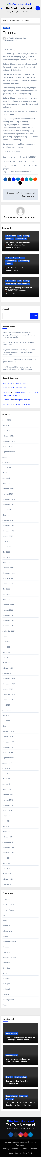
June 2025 (6, 468)
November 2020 (8, 684)
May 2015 (6, 863)
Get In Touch (27, 1153)
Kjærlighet (9, 238)
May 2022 (6, 589)
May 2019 (6, 779)
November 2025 (8, 441)
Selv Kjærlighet (21, 238)
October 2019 (7, 752)
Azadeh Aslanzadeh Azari (18, 38)
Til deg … (9, 32)
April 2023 (6, 557)
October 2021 (7, 626)
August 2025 (7, 457)
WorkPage (6, 1149)
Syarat (4, 388)
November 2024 (8, 504)
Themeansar (20, 1145)
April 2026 (6, 431)
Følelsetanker (10, 236)
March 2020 (7, 726)
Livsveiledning (24, 261)
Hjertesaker (33, 1149)
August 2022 (7, 584)
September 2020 (8, 694)
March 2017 (6, 832)
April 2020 (6, 721)
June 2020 (6, 710)
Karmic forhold (20, 383)
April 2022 (6, 594)
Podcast (15, 1149)
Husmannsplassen (9, 942)
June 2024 (6, 510)
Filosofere (6, 926)
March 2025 (7, 483)
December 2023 (8, 526)
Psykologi (8, 263)
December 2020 (8, 679)
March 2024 (7, 515)
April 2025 (6, 478)
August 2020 (7, 700)
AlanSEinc (6, 392)
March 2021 (6, 663)
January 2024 (7, 520)
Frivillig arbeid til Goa (18, 388)
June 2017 (6, 821)
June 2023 (6, 547)
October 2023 (7, 536)
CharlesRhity (7, 404)
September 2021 (8, 631)
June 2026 (6, 420)
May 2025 (6, 473)
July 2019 (6, 768)
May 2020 (6, 716)
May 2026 (6, 425)
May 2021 (6, 652)
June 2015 (6, 858)
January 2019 (7, 800)
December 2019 (8, 742)
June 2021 (6, 647)
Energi (4, 920)
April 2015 (6, 869)
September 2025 (8, 452)
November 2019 (8, 747)
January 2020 (7, 737)
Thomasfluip (7, 400)
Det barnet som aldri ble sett (17, 243)
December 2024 (8, 499)
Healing (6, 28)
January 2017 (7, 842)
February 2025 (8, 489)
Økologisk (6, 984)
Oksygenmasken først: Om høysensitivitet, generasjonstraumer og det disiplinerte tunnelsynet (18, 352)
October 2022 (7, 578)
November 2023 (8, 531)
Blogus (31, 1142)
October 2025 (7, 446)
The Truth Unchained (19, 8)
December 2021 (8, 615)
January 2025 (7, 494)
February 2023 (8, 568)
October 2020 (7, 689)
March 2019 (6, 789)
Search (5, 309)
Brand (11, 1153)
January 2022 (7, 610)
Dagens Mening (10, 261)
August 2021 (7, 636)
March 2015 (6, 874)
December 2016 (8, 847)
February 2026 (8, 436)
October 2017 (7, 810)
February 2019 (8, 795)
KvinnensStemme (9, 957)
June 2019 (6, 774)
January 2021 (7, 673)
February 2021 (8, 668)
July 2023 (6, 541)
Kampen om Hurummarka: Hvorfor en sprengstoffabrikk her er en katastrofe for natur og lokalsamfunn (18, 335)
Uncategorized (8, 1000)
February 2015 (7, 879)
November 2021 (8, 621)
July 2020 (6, 705)
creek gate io (7, 383)
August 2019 (7, 763)
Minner (5, 973)
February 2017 (7, 837)
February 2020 (8, 731)
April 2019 (6, 784)
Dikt (19, 236)
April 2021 (6, 657)
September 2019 (8, 758)
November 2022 (8, 573)
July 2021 (6, 642)
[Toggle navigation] (1, 8)
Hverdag (5, 947)
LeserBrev (6, 963)
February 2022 (8, 605)
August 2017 (7, 816)
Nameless (6, 979)
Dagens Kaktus (18, 258)
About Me (23, 1149)
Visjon (4, 1005)
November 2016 (8, 853)
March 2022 (7, 599)
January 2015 (7, 884)
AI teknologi (7, 899)
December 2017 (8, 805)
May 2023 (6, 552)
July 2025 (6, 462)
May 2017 (6, 826)
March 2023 (7, 563)
